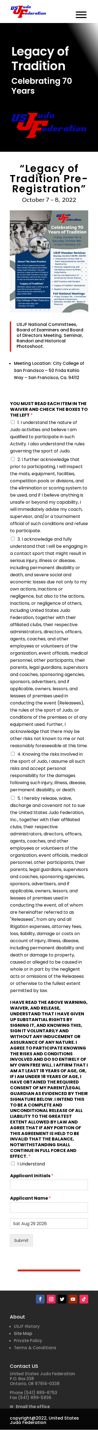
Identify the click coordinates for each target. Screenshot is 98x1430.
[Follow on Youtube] (73, 1299)
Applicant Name (30, 1198)
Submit (21, 1240)
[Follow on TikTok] (83, 1299)
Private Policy (28, 1340)
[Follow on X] (62, 1299)
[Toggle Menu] (81, 15)
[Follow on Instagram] (51, 1299)
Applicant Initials (31, 1176)
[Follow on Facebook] (40, 1299)
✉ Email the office (30, 1406)
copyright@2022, (29, 1418)
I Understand (31, 1164)
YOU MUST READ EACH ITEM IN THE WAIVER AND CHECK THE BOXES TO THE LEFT (49, 409)
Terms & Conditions (35, 1348)
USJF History (27, 1326)
